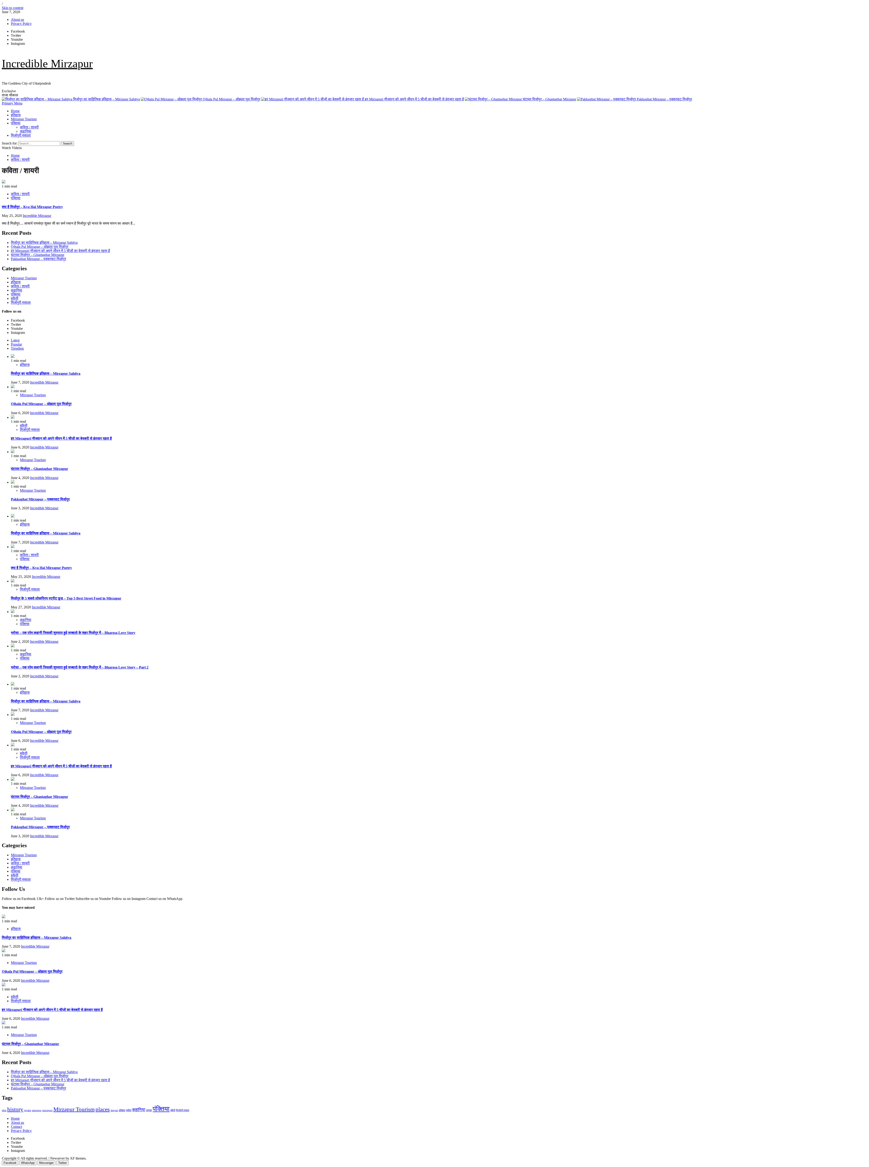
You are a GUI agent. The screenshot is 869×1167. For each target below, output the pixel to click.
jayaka (27, 1110)
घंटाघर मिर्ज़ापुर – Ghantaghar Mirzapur (549, 99)
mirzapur (36, 1110)
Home (15, 111)
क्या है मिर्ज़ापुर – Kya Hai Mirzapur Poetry (32, 207)
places (102, 1109)
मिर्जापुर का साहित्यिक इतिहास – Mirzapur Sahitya (106, 99)
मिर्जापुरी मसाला (21, 135)
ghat (4, 1110)
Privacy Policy (21, 24)
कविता (128, 1110)
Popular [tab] (16, 344)
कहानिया (25, 131)
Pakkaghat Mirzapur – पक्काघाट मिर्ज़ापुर (664, 99)
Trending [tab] (17, 348)
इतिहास (16, 115)
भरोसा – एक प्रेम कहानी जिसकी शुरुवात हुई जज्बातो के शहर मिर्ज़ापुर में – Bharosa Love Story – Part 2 (79, 667)
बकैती (14, 298)
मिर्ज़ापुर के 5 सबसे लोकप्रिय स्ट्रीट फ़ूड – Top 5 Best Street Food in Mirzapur (66, 598)
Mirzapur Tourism (24, 119)
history (15, 1109)
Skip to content (12, 8)
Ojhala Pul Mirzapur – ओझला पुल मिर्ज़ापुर (231, 99)
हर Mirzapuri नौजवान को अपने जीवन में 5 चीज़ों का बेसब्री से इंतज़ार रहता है (414, 99)
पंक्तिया (15, 123)
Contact (16, 1127)
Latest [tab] (15, 340)
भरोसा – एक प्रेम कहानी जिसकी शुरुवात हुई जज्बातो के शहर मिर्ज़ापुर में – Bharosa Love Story (73, 633)
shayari (114, 1110)
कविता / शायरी (29, 127)
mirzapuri (47, 1110)
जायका (149, 1110)
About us (17, 19)
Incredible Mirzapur (47, 63)
